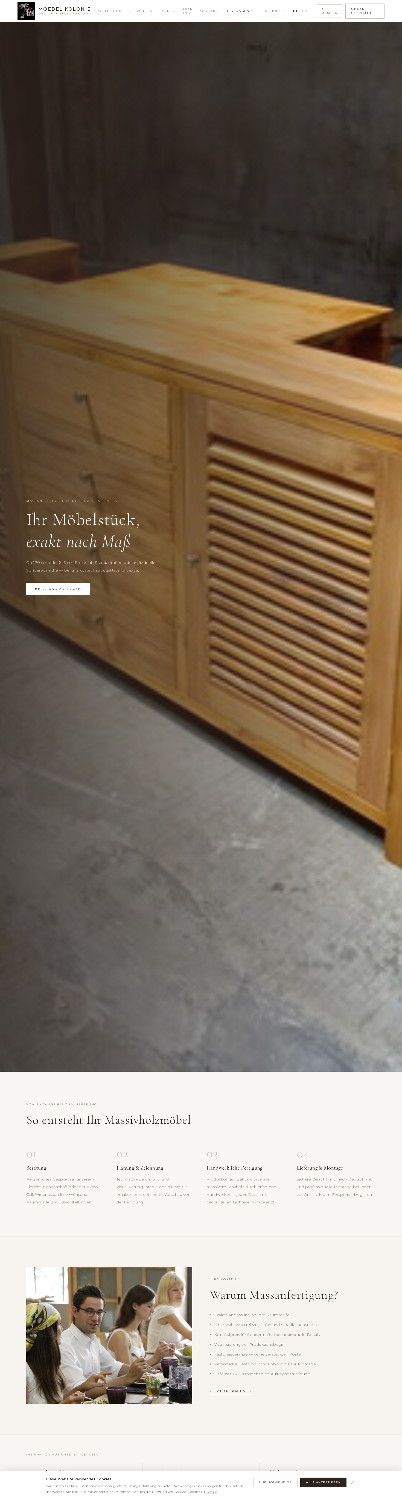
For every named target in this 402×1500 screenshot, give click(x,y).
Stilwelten (141, 11)
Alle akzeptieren (323, 1482)
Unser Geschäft (361, 11)
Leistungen (237, 11)
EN (304, 11)
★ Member (329, 11)
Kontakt (208, 11)
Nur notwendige (275, 1482)
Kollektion (109, 11)
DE (295, 11)
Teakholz (270, 11)
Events (167, 11)
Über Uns (187, 11)
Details (211, 1492)
